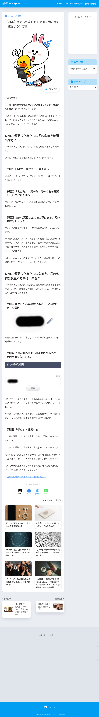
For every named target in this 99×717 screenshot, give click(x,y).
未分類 (58, 500)
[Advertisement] (83, 34)
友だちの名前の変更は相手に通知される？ (26, 477)
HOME (59, 4)
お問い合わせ (90, 4)
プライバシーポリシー (73, 4)
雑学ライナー (11, 3)
